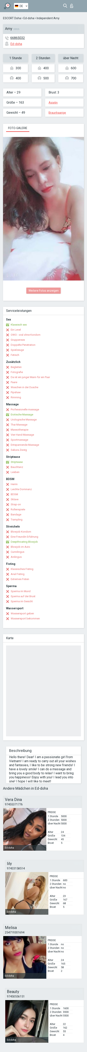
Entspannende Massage (25, 444)
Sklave (14, 499)
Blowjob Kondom (21, 531)
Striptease (17, 461)
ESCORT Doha (12, 18)
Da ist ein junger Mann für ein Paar (30, 377)
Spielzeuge (17, 349)
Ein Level (16, 329)
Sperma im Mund (21, 591)
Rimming (16, 397)
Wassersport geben (22, 613)
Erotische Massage (22, 414)
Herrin (14, 484)
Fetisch (15, 354)
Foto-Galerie (17, 128)
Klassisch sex (19, 324)
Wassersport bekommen (25, 618)
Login (72, 4)
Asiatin (53, 102)
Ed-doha (28, 18)
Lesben (15, 472)
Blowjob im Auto (20, 546)
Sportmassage (19, 439)
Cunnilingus (17, 551)
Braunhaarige (57, 113)
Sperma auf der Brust (23, 596)
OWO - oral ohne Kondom (25, 334)
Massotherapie (19, 429)
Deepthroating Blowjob (24, 541)
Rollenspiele (18, 509)
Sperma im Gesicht (22, 601)
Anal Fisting (17, 574)
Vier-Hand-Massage (22, 434)
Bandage (16, 514)
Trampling (16, 519)
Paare (14, 382)
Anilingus (16, 556)
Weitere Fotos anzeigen (44, 290)
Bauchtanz (17, 467)
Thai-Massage (19, 424)
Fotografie (17, 372)
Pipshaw (16, 392)
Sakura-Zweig (19, 449)
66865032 (17, 38)
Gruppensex (18, 339)
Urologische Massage (24, 419)
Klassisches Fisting (22, 569)
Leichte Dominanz (21, 489)
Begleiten (16, 367)
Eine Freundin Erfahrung (24, 536)
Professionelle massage (25, 409)
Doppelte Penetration (23, 344)
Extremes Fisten (20, 579)
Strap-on (16, 504)
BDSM (14, 494)
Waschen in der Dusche (24, 387)
